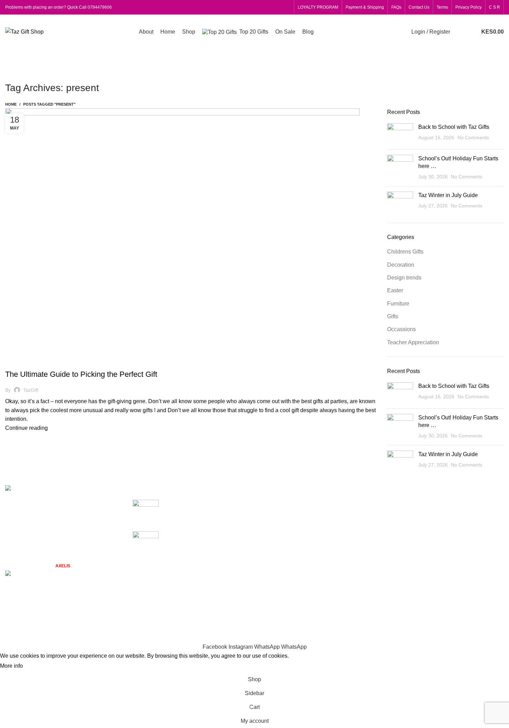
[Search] (457, 32)
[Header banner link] (254, 364)
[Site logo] (24, 31)
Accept (37, 666)
